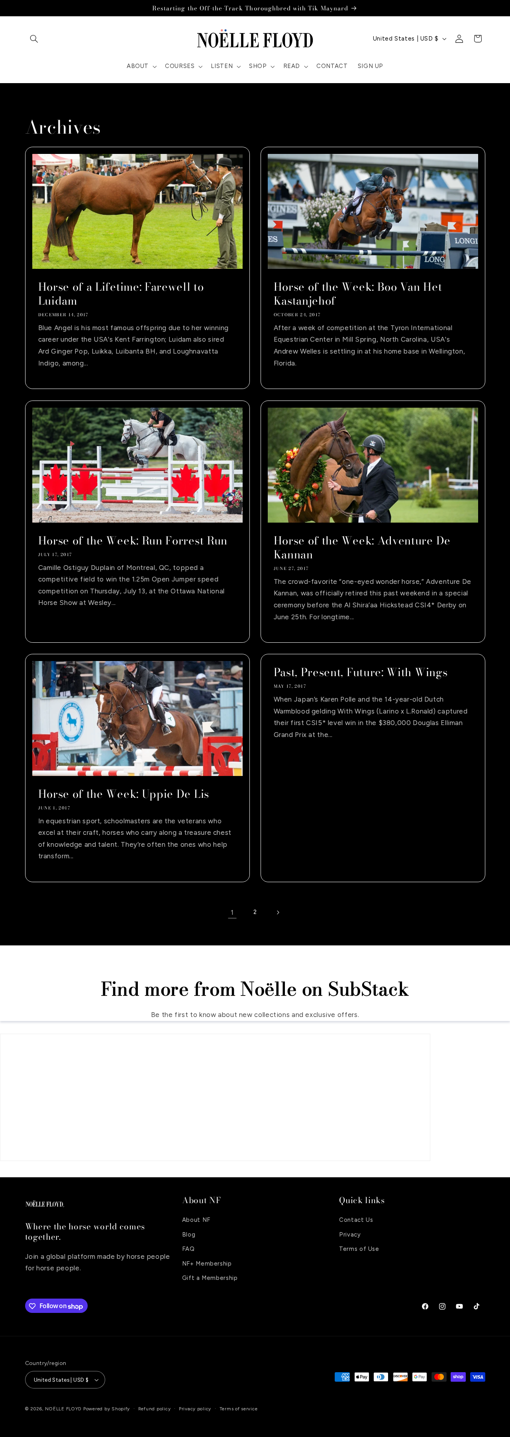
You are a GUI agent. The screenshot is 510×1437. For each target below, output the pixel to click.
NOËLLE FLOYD (63, 1409)
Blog (189, 1234)
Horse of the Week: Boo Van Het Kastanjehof (358, 294)
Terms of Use (359, 1248)
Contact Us (356, 1219)
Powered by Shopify (106, 1409)
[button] (34, 38)
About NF (196, 1219)
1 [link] (232, 912)
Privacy (350, 1234)
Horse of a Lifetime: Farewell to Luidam (121, 294)
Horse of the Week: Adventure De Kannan (362, 548)
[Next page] (278, 912)
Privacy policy (195, 1409)
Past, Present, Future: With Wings (361, 673)
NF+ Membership (207, 1263)
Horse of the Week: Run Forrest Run (132, 541)
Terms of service (239, 1409)
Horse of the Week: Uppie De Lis (123, 794)
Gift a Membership (210, 1277)
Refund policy (154, 1409)
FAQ (188, 1248)
